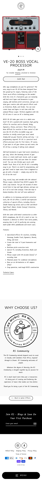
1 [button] (18, 56)
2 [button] (20, 56)
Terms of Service (21, 454)
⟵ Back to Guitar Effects (21, 398)
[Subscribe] (34, 424)
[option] (21, 33)
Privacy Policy (32, 451)
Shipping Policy (21, 451)
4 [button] (23, 56)
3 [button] (22, 56)
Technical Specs (8, 272)
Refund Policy (10, 451)
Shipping (17, 73)
